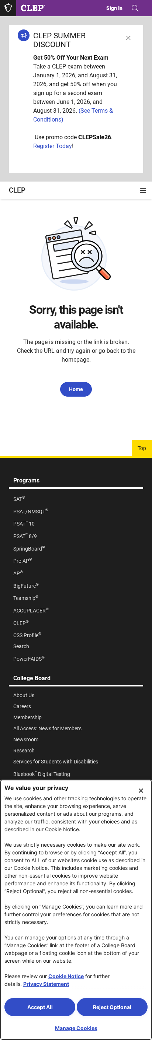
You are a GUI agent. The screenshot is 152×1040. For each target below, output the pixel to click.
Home (76, 389)
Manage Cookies (76, 1028)
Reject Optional (112, 1007)
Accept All (40, 1007)
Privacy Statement (46, 984)
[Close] (141, 791)
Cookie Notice (66, 976)
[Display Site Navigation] (143, 190)
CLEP (17, 190)
